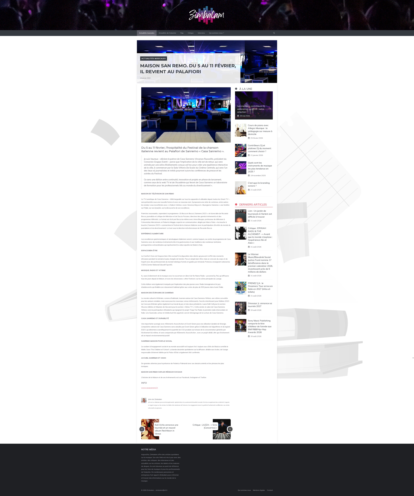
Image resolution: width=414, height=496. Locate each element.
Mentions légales (259, 490)
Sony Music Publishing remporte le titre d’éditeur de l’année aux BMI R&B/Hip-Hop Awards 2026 (259, 326)
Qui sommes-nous (244, 490)
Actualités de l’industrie (167, 33)
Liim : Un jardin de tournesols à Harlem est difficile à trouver (260, 213)
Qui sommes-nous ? (216, 33)
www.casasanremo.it (149, 388)
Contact (270, 490)
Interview (201, 33)
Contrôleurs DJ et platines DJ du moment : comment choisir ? (260, 148)
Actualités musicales (146, 33)
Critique (191, 33)
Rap (181, 33)
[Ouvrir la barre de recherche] (274, 33)
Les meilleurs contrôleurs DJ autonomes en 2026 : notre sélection (251, 109)
